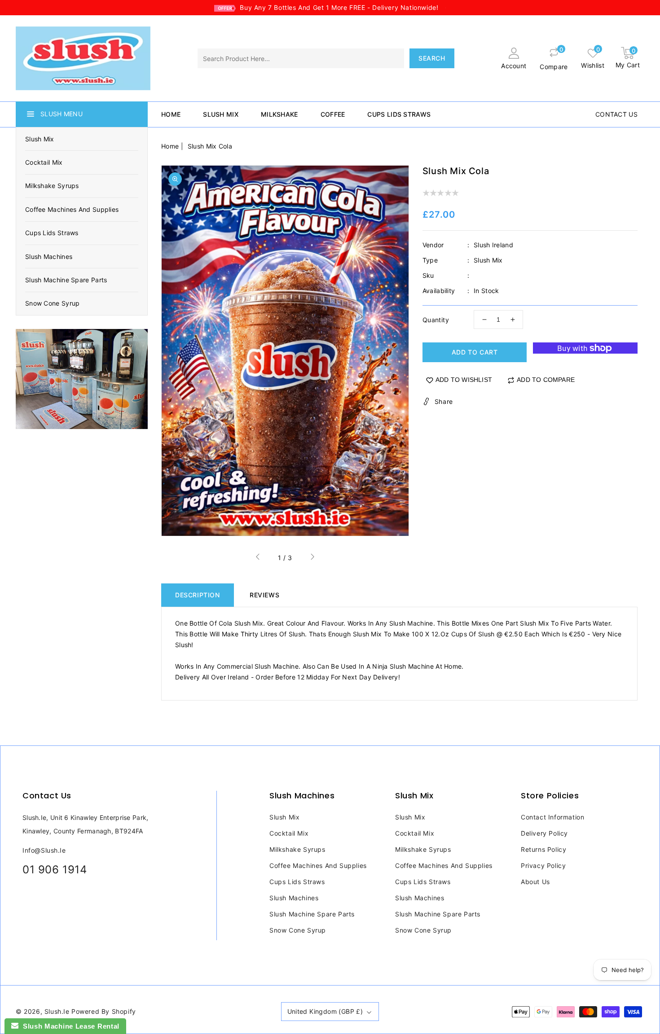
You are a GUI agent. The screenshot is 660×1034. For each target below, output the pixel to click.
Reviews (264, 595)
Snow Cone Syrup (52, 303)
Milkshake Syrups (52, 185)
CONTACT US (616, 114)
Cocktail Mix (44, 162)
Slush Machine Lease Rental (68, 1026)
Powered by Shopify (103, 1011)
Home (170, 146)
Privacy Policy (543, 865)
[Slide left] (258, 558)
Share (444, 401)
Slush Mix (39, 139)
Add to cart (475, 352)
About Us (535, 881)
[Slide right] (312, 558)
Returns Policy (543, 849)
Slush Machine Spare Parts (66, 280)
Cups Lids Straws (52, 233)
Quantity (435, 320)
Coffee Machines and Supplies (72, 209)
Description (197, 595)
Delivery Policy (544, 833)
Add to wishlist (464, 379)
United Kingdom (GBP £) (325, 1011)
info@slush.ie (44, 850)
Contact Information (552, 817)
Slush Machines (48, 256)
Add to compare (546, 379)
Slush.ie (57, 1011)
